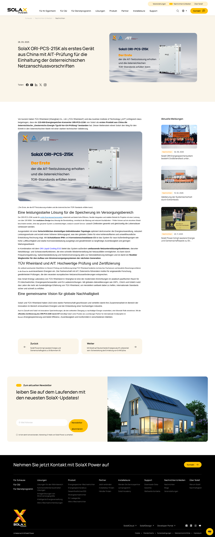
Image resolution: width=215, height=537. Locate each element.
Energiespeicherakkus (77, 488)
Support (153, 10)
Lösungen (100, 10)
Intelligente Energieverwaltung (49, 499)
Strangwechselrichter (77, 495)
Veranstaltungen (159, 4)
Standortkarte (148, 533)
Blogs (166, 488)
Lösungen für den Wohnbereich (50, 484)
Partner (125, 10)
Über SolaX (198, 4)
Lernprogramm (124, 488)
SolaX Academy (124, 491)
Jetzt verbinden (105, 484)
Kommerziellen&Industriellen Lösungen (49, 489)
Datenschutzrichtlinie (182, 533)
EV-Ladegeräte (74, 498)
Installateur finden (106, 488)
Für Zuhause (19, 480)
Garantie (148, 488)
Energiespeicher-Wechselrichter (81, 484)
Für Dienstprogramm (81, 10)
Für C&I (63, 10)
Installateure (139, 10)
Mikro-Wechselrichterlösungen (50, 503)
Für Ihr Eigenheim (47, 10)
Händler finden (105, 491)
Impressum (198, 533)
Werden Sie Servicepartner (129, 484)
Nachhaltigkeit (195, 488)
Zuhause (28, 18)
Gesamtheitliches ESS (77, 491)
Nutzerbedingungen (164, 533)
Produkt (113, 10)
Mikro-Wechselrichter (77, 501)
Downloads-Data (151, 484)
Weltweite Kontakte (152, 491)
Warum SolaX (194, 484)
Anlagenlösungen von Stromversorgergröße (46, 494)
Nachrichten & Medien (182, 4)
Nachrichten (60, 18)
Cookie (137, 533)
